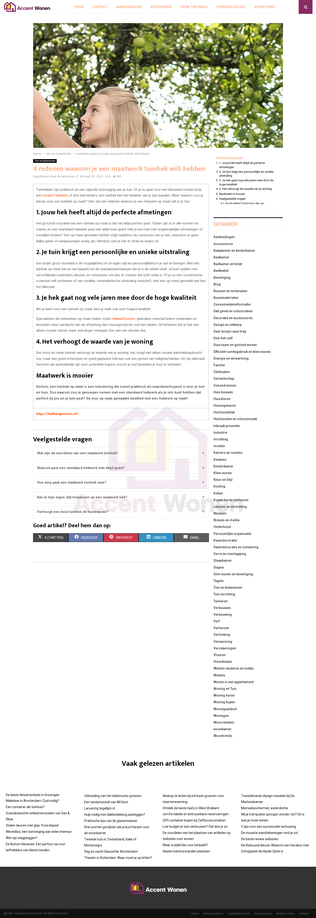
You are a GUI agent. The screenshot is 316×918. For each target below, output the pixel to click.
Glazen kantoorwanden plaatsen (186, 851)
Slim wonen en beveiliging (233, 574)
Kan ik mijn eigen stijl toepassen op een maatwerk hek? (121, 497)
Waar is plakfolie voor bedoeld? (185, 845)
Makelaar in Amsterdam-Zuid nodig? (32, 801)
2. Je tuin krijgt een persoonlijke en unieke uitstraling (246, 174)
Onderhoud (222, 527)
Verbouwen (222, 608)
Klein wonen (161, 7)
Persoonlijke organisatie (232, 534)
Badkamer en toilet (228, 264)
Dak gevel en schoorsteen (233, 311)
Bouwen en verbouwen (230, 291)
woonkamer (223, 729)
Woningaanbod (225, 709)
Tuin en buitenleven (45, 161)
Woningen (221, 716)
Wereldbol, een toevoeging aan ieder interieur (39, 831)
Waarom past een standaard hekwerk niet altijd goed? (121, 468)
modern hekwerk (55, 195)
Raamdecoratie (225, 540)
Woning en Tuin (225, 689)
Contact (100, 7)
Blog (217, 284)
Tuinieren (221, 601)
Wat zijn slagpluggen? (21, 838)
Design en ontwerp (228, 325)
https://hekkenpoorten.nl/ (57, 414)
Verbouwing (223, 614)
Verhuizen (221, 628)
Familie (219, 365)
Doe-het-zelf (223, 338)
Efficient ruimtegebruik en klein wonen (242, 352)
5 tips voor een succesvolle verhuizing (268, 826)
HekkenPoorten (123, 319)
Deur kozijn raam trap (230, 331)
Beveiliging (222, 277)
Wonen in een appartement (234, 682)
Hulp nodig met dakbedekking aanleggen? (114, 814)
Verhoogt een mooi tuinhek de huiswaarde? (121, 512)
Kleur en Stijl (223, 480)
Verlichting (222, 634)
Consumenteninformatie (232, 304)
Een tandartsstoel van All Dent (106, 802)
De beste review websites (259, 839)
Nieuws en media (226, 520)
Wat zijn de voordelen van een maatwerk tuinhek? (121, 453)
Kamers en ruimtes (228, 452)
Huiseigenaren (225, 405)
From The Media (194, 7)
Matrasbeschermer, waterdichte (264, 808)
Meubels (220, 513)
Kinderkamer (223, 466)
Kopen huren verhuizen (231, 500)
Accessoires (223, 244)
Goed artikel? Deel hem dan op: (244, 203)
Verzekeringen (225, 648)
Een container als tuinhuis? (25, 807)
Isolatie (219, 446)
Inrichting (221, 439)
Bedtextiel (221, 271)
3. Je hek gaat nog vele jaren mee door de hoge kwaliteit (246, 182)
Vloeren (220, 655)
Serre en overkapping (230, 554)
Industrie (220, 432)
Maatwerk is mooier (232, 194)
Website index (285, 913)
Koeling (219, 486)
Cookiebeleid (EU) (231, 7)
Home (79, 7)
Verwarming (223, 641)
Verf (217, 621)
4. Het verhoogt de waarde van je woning (245, 189)
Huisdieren (222, 399)
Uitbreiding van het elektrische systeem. (113, 796)
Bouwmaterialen (226, 298)
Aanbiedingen (224, 237)
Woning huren (224, 695)
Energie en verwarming (231, 358)
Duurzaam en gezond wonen (235, 345)
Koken (218, 493)
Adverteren (264, 7)
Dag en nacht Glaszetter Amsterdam (111, 851)
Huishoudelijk (224, 412)
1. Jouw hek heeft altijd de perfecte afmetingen (242, 165)
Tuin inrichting (224, 594)
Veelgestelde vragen (232, 198)
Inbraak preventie (227, 426)
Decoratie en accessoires (233, 318)
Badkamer (221, 257)
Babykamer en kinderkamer (234, 250)
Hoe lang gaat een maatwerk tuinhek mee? (121, 482)
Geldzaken (222, 372)
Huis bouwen (223, 392)
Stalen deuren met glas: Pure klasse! (32, 825)
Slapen (219, 567)
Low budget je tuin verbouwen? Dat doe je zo (195, 826)
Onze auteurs (263, 913)
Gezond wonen (225, 385)
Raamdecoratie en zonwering (236, 547)
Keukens (220, 459)
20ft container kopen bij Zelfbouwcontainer (194, 820)
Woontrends (223, 736)
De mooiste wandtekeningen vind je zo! (269, 833)
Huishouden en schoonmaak (235, 419)
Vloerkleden (223, 662)
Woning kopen (224, 702)
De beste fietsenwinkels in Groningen (32, 795)
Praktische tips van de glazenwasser (110, 821)
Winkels (219, 675)
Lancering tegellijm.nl (99, 808)
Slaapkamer (223, 560)
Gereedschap (224, 378)
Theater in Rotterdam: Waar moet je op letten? (118, 858)
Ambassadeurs (129, 7)
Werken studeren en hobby (234, 668)
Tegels (219, 581)
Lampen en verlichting (230, 507)
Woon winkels (224, 722)
